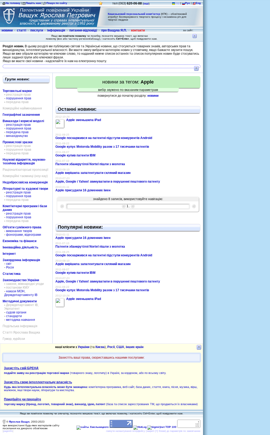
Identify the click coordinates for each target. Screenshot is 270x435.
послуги (36, 30)
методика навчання (20, 320)
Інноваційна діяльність (20, 247)
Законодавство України (21, 280)
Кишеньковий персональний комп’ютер (134, 13)
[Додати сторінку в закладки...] (101, 4)
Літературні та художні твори (25, 189)
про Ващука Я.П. (114, 30)
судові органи (16, 312)
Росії (111, 347)
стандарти (14, 316)
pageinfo (8, 431)
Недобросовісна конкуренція (25, 182)
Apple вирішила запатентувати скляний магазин (93, 173)
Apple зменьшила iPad (83, 120)
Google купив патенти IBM (75, 155)
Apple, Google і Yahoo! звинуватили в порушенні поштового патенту (107, 181)
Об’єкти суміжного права (22, 227)
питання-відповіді (83, 30)
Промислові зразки (17, 142)
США (120, 347)
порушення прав (18, 98)
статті (21, 30)
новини (7, 30)
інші (146, 3)
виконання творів (19, 231)
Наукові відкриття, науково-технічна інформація (24, 161)
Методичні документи (20, 301)
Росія (10, 267)
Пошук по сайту (56, 3)
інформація (56, 30)
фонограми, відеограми (23, 235)
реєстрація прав (18, 125)
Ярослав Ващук (19, 421)
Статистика (12, 274)
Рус (187, 3)
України (83, 347)
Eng (198, 3)
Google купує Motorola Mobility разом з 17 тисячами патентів (102, 147)
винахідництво (17, 136)
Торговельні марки (17, 91)
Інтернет (9, 254)
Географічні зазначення (21, 115)
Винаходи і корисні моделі (23, 121)
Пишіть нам (33, 3)
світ (9, 264)
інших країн (134, 347)
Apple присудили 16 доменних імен (82, 190)
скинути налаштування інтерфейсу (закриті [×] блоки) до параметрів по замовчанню (153, 431)
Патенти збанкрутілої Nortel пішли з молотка (90, 164)
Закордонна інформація (21, 260)
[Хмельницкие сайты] (92, 426)
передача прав (17, 132)
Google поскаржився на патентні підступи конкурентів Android (103, 138)
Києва (100, 347)
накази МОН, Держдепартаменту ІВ (20, 293)
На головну (13, 3)
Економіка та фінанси (19, 241)
